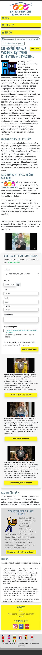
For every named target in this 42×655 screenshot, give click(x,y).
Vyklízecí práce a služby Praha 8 (21, 512)
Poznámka (7, 314)
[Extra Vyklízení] (21, 7)
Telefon (6, 306)
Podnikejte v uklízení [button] (21, 439)
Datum (6, 281)
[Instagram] (15, 626)
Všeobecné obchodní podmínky (21, 614)
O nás (21, 611)
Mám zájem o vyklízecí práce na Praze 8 (20, 552)
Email (5, 298)
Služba (6, 269)
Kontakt (21, 616)
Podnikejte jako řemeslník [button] (21, 483)
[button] (21, 18)
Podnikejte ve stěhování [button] (21, 395)
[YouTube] (27, 626)
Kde (5, 289)
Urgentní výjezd (10, 327)
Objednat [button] (35, 49)
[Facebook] (21, 626)
